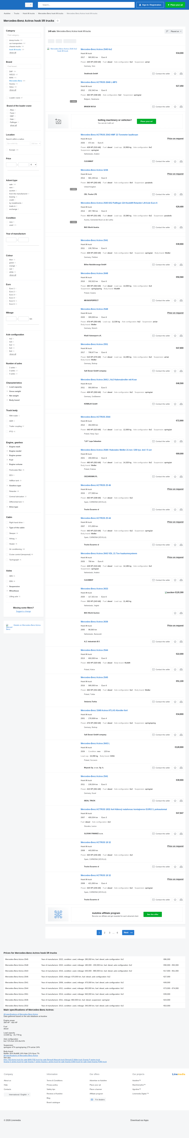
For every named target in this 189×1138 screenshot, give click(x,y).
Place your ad (146, 121)
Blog (48, 1098)
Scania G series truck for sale (16, 1062)
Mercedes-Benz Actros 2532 (16, 1006)
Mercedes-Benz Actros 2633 (94, 589)
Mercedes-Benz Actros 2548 (94, 309)
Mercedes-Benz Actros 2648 (94, 273)
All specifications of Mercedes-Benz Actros (21, 1014)
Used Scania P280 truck (97, 1062)
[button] (175, 73)
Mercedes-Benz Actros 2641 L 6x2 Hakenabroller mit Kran (109, 380)
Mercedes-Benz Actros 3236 (94, 170)
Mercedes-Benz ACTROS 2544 (95, 417)
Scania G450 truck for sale (76, 1062)
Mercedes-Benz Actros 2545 (94, 677)
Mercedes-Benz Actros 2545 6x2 (96, 49)
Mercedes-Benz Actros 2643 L (95, 743)
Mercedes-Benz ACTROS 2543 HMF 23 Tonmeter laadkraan (109, 135)
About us (7, 1080)
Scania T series (34, 1062)
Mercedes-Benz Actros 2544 (94, 650)
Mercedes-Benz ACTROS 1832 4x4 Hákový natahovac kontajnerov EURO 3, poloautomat (124, 809)
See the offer (152, 914)
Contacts (7, 1089)
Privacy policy (52, 1085)
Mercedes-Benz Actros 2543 (16, 971)
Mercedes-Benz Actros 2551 (94, 344)
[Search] (40, 4)
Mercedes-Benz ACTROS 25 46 (96, 485)
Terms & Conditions (54, 1080)
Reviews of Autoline (54, 1094)
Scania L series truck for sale (53, 1062)
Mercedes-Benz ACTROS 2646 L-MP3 (99, 82)
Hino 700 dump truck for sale (16, 1060)
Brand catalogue (53, 1102)
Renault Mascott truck (56, 1060)
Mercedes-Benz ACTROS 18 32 (96, 842)
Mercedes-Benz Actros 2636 (94, 622)
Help (6, 1085)
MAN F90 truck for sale (37, 1060)
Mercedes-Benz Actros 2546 (16, 977)
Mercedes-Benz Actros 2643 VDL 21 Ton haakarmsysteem (109, 553)
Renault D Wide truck (74, 1060)
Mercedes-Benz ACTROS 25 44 (96, 518)
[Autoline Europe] (13, 5)
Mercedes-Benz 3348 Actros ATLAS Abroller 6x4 (104, 710)
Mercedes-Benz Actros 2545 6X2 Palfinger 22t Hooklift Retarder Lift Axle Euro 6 (119, 203)
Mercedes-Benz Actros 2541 (94, 240)
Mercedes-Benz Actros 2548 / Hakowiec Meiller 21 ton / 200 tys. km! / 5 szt (116, 450)
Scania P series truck (91, 1060)
